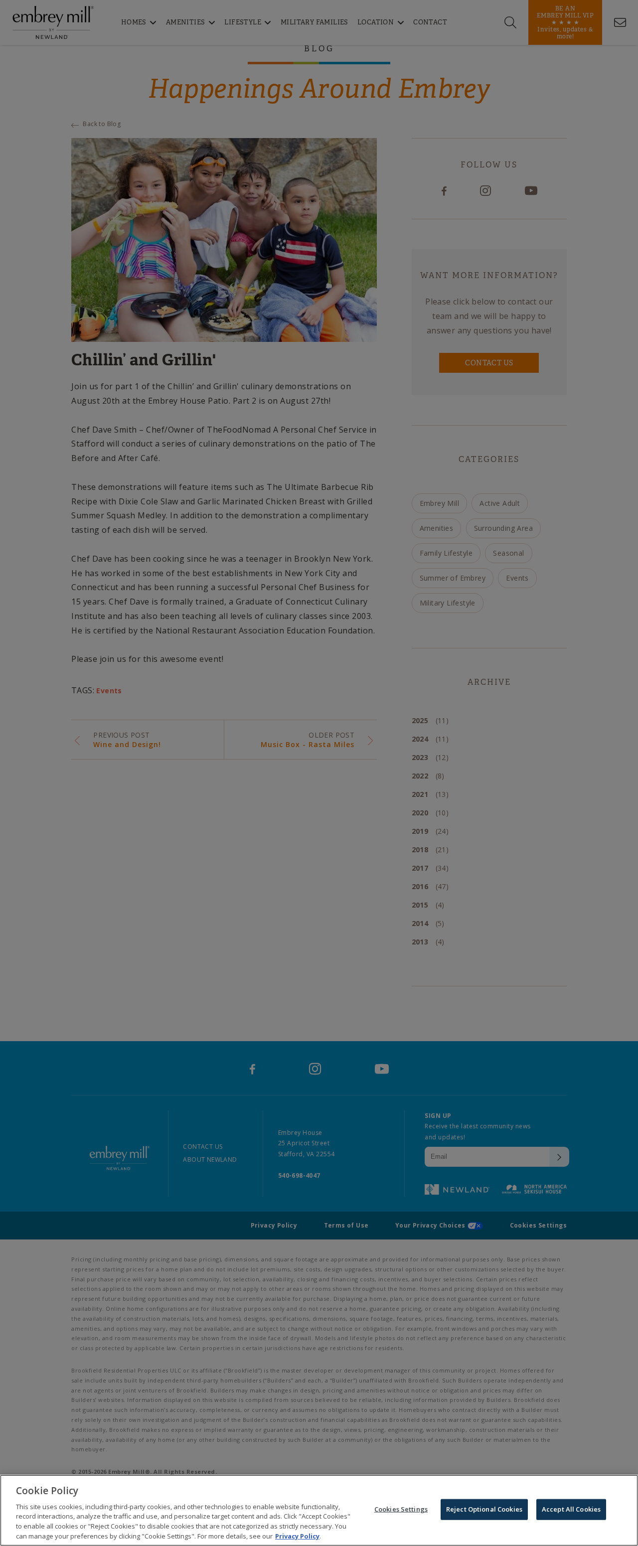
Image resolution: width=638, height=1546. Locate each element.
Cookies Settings (401, 1509)
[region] (319, 1510)
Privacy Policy (297, 1535)
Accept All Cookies (571, 1509)
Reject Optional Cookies (484, 1509)
